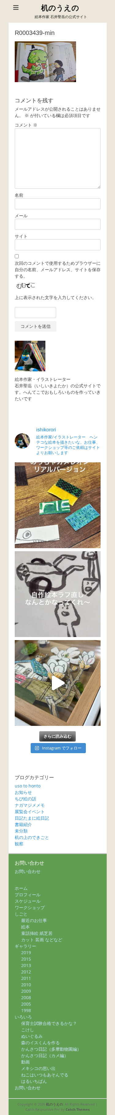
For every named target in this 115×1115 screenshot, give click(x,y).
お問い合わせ (27, 871)
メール (21, 215)
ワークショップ (30, 907)
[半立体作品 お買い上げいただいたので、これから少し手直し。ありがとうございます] (58, 683)
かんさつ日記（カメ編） (44, 1055)
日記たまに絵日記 (32, 818)
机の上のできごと (32, 837)
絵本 (25, 927)
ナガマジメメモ (30, 805)
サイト (21, 236)
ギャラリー (25, 946)
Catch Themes (78, 1109)
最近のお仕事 (34, 920)
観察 (19, 844)
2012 (26, 972)
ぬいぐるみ (32, 1036)
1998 (26, 1010)
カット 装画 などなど (41, 939)
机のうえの (60, 8)
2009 (26, 991)
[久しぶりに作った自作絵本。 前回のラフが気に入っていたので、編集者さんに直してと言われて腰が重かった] (58, 594)
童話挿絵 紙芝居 (36, 933)
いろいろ (23, 1017)
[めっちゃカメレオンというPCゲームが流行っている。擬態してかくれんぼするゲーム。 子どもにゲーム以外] (58, 505)
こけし (27, 1030)
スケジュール (27, 901)
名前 (19, 195)
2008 (26, 997)
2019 (26, 952)
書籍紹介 (23, 824)
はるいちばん (34, 1081)
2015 (26, 959)
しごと (21, 914)
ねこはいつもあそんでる (44, 1075)
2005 (26, 1004)
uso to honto (27, 786)
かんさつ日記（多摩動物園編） (51, 1049)
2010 (26, 985)
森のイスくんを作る (40, 1042)
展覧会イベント (30, 811)
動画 (25, 1062)
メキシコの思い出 (38, 1068)
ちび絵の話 (25, 799)
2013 (26, 965)
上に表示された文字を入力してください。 (55, 297)
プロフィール (27, 894)
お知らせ (23, 792)
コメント (26, 125)
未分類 (21, 831)
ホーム (21, 888)
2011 (26, 978)
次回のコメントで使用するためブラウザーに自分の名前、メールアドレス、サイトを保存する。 (58, 269)
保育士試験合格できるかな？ (49, 1023)
